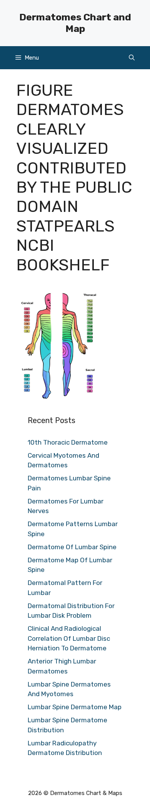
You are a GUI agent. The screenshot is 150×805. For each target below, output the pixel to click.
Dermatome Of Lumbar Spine (72, 547)
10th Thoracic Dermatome (68, 442)
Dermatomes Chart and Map (75, 23)
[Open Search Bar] (131, 57)
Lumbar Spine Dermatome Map (75, 707)
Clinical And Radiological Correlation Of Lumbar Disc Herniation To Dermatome (69, 638)
